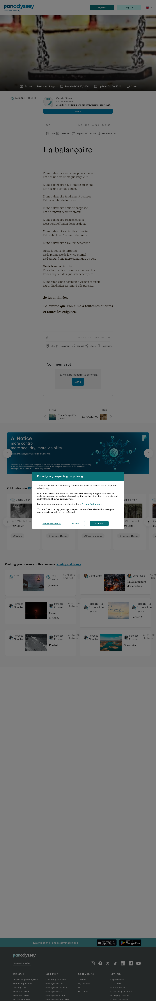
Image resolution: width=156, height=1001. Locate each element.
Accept (99, 523)
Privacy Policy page (92, 504)
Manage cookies (52, 523)
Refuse (75, 523)
